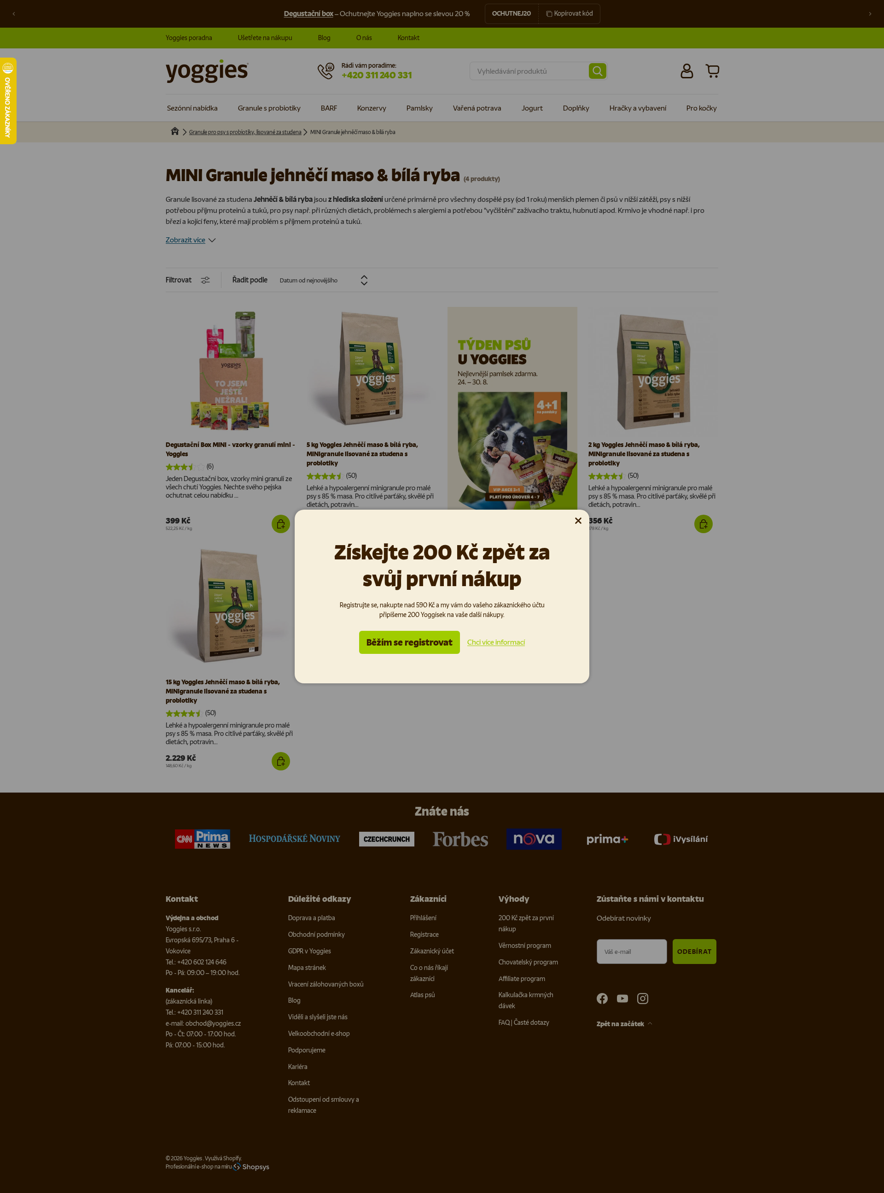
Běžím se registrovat (409, 642)
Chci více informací (496, 642)
